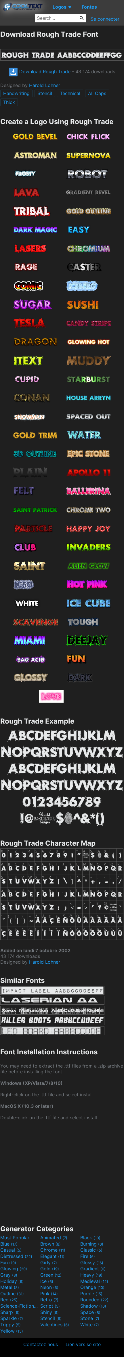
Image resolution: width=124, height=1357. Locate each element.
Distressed (16, 1256)
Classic (91, 1250)
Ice (46, 1281)
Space (90, 1312)
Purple (91, 1293)
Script (50, 1306)
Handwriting (16, 93)
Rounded (94, 1299)
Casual (11, 1250)
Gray (8, 1275)
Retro (49, 1299)
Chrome (52, 1250)
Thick (9, 102)
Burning (91, 1244)
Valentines (54, 1324)
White (89, 1324)
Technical (70, 93)
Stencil (44, 93)
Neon (49, 1287)
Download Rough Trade (44, 71)
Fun (8, 1262)
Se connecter (105, 19)
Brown (50, 1244)
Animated (53, 1237)
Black (90, 1237)
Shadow (93, 1306)
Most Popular (14, 1237)
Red (9, 1299)
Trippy (10, 1324)
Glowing (13, 1268)
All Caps (97, 93)
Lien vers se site (83, 1344)
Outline (12, 1293)
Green (51, 1275)
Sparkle (11, 1318)
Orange (92, 1287)
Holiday (12, 1281)
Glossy (91, 1262)
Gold (49, 1268)
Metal (9, 1287)
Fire (87, 1256)
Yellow (11, 1331)
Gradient (93, 1268)
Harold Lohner (44, 85)
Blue (9, 1244)
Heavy (91, 1275)
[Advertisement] (62, 1172)
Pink (49, 1293)
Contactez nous (40, 1344)
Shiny (49, 1312)
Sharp (10, 1312)
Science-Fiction (19, 1306)
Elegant (52, 1256)
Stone (89, 1318)
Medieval (94, 1281)
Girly (48, 1262)
